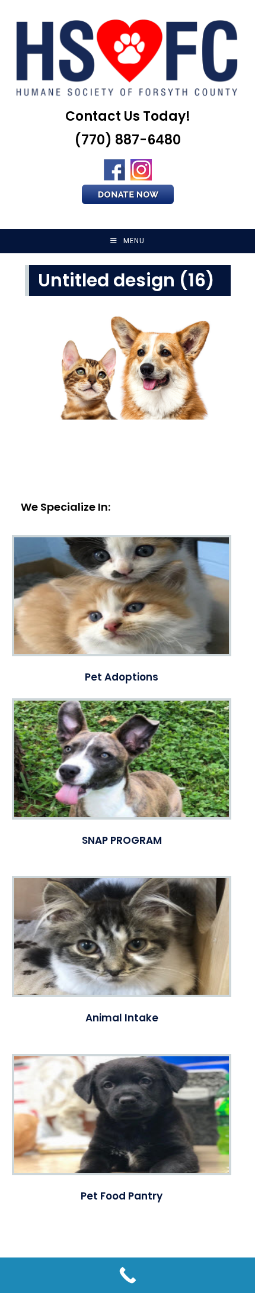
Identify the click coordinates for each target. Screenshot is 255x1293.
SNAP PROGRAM (122, 840)
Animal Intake (121, 1018)
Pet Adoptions (121, 677)
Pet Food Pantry (121, 1196)
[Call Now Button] (127, 1275)
